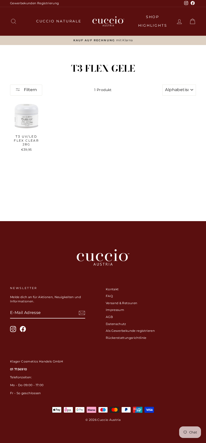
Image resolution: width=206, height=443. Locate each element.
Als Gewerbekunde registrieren (130, 331)
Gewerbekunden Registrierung (34, 3)
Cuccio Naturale (58, 21)
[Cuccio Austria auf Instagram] (13, 329)
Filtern (30, 89)
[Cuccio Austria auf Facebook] (23, 329)
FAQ (109, 296)
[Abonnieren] (82, 313)
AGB (109, 317)
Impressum (115, 310)
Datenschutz (116, 324)
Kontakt (112, 289)
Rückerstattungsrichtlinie (126, 338)
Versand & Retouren (121, 303)
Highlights (152, 25)
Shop (152, 17)
